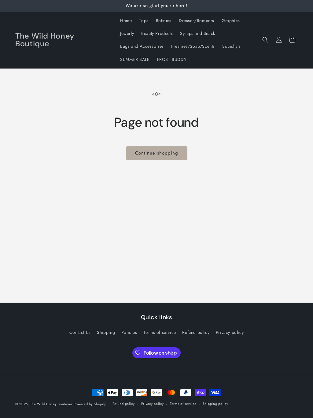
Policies (129, 332)
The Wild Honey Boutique (51, 403)
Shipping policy (215, 403)
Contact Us (80, 332)
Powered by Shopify (90, 403)
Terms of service (159, 332)
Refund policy (195, 332)
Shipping (106, 332)
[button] (265, 40)
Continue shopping (156, 153)
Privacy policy (230, 332)
